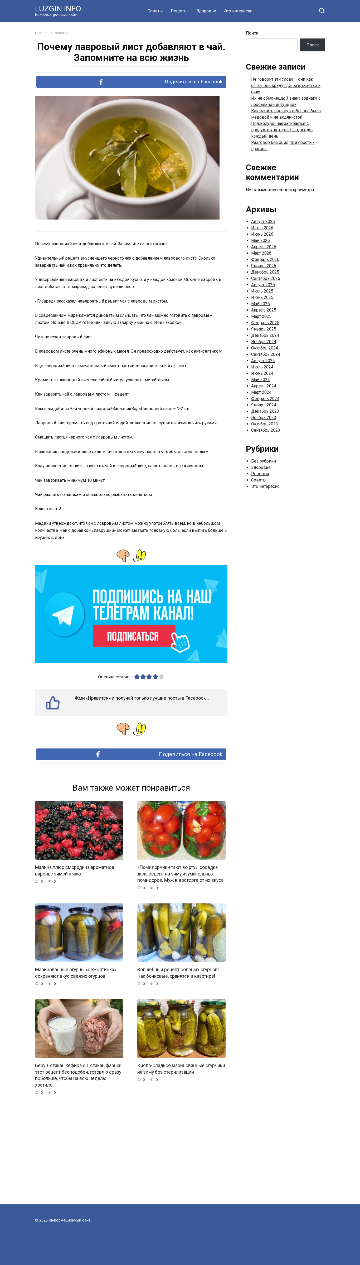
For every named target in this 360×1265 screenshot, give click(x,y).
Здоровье (206, 10)
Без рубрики (263, 461)
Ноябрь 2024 (263, 341)
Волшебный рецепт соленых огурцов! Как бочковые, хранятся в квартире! (178, 973)
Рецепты (180, 10)
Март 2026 (261, 253)
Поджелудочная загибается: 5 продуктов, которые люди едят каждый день (282, 130)
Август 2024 (263, 360)
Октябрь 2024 (264, 348)
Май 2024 (260, 379)
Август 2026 (263, 221)
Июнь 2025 (262, 297)
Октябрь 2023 (264, 423)
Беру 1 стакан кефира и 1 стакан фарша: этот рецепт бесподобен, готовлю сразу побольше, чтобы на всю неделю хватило (78, 1075)
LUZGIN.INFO (58, 8)
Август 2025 (263, 284)
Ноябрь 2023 (263, 417)
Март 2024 (261, 392)
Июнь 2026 (262, 234)
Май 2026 (260, 240)
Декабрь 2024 (265, 335)
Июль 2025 (262, 291)
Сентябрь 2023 (265, 430)
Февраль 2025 (265, 322)
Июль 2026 (262, 227)
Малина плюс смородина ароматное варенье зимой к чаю (74, 871)
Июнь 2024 (262, 373)
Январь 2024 (263, 404)
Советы (155, 10)
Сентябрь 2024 (265, 354)
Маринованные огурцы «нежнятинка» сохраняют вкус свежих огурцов (75, 973)
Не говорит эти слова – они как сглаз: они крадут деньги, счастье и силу (285, 85)
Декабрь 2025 (265, 272)
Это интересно (238, 10)
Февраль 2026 (265, 259)
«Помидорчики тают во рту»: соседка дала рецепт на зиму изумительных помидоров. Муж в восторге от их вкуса (180, 874)
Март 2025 (261, 316)
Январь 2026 (263, 265)
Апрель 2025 (263, 310)
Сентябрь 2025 (265, 278)
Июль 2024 (262, 366)
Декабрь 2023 (265, 411)
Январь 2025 (263, 329)
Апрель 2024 (263, 385)
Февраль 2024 (265, 398)
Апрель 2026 (263, 246)
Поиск (252, 33)
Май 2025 (260, 303)
